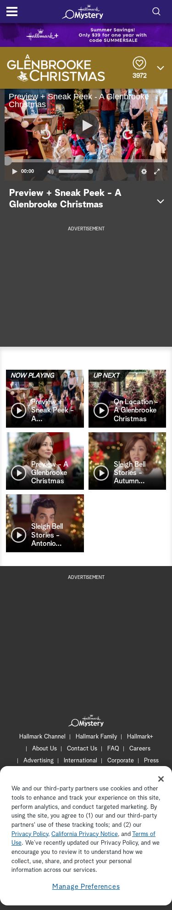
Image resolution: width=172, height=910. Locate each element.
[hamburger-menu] (11, 11)
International (80, 761)
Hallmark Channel (42, 737)
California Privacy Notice (84, 834)
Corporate (120, 761)
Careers (139, 749)
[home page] (82, 11)
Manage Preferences (86, 886)
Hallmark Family (96, 737)
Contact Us (82, 749)
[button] (45, 134)
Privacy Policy (29, 834)
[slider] (86, 160)
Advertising (38, 761)
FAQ (113, 749)
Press (151, 761)
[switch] (50, 171)
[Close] (161, 779)
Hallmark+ (140, 737)
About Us (44, 749)
